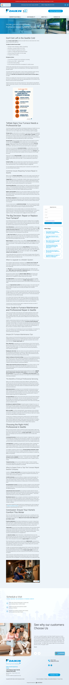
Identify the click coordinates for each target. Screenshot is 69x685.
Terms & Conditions (52, 220)
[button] (15, 17)
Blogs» (10, 24)
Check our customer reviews (12, 505)
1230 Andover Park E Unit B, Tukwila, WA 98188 (29, 4)
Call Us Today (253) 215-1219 (47, 4)
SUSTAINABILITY (31, 17)
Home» (7, 24)
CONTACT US (57, 17)
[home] (14, 11)
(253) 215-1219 (55, 661)
